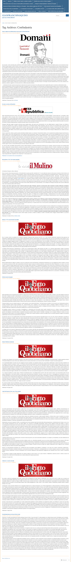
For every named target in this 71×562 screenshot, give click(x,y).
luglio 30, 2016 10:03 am (6, 343)
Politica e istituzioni (42, 11)
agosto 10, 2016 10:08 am (7, 278)
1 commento (13, 462)
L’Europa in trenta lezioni (17, 11)
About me (10, 1)
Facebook (66, 18)
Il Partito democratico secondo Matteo (10, 8)
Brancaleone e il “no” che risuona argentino (10, 159)
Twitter (64, 18)
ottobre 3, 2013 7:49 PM (6, 515)
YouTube (68, 18)
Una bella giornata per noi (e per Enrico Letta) (11, 514)
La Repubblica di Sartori (39, 8)
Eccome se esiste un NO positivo (8, 104)
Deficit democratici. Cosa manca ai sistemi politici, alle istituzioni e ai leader (18, 3)
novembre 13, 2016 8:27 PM (7, 105)
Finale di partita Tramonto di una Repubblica (52, 6)
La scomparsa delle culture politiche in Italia (55, 8)
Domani (16, 100)
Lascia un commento (17, 105)
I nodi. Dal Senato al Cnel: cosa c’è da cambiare (11, 391)
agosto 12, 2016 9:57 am (6, 221)
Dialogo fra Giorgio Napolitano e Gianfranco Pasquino (45, 3)
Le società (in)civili (7, 11)
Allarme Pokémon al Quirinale (8, 341)
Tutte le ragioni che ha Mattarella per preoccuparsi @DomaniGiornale (15, 31)
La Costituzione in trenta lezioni (26, 8)
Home (4, 1)
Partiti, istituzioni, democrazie (30, 11)
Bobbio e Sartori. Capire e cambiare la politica (23, 1)
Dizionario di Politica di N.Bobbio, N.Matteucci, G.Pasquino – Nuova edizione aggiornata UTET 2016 (22, 6)
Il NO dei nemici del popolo (7, 277)
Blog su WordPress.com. (6, 558)
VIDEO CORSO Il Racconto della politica (56, 11)
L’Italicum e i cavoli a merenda (8, 460)
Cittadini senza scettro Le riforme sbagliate (42, 1)
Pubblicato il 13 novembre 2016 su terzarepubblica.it (12, 155)
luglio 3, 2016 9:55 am (6, 462)
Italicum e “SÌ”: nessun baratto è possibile (10, 219)
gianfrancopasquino (15, 15)
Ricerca (67, 15)
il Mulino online (17, 215)
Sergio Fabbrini (21, 178)
